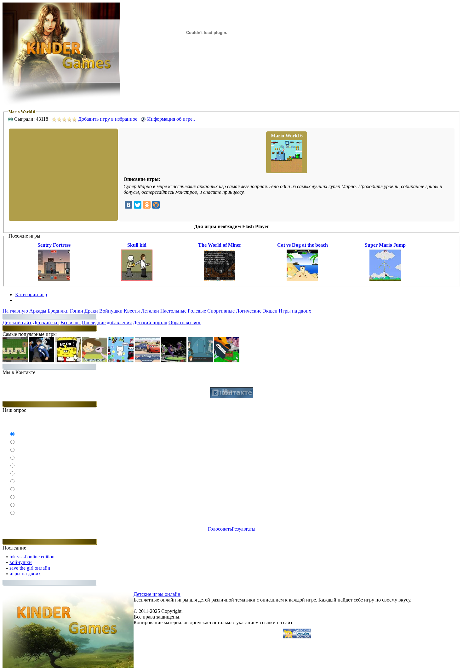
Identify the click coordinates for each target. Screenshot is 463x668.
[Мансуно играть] (42, 360)
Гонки (76, 311)
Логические (248, 311)
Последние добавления (107, 322)
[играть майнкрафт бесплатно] (16, 360)
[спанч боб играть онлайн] (68, 360)
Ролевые (197, 311)
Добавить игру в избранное (107, 119)
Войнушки (111, 311)
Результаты (243, 529)
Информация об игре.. (171, 119)
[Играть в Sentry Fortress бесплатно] (54, 279)
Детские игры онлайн (157, 594)
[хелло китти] (121, 360)
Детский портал (150, 322)
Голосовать (220, 529)
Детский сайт (17, 322)
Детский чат (46, 322)
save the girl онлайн (29, 568)
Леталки (150, 311)
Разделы (24, 300)
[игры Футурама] (201, 360)
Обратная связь (185, 322)
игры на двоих (25, 573)
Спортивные (221, 311)
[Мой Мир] (156, 205)
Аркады (37, 311)
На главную (15, 311)
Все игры (70, 322)
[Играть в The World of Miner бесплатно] (219, 279)
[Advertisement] (63, 174)
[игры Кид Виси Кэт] (95, 360)
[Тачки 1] (148, 360)
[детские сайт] (297, 636)
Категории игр (31, 294)
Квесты (132, 311)
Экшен (270, 311)
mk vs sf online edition (31, 556)
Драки (91, 311)
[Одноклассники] (147, 205)
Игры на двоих (295, 311)
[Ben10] (174, 360)
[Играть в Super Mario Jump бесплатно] (385, 279)
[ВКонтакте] (128, 205)
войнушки (20, 562)
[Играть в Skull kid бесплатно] (136, 279)
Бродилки (58, 311)
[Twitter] (137, 205)
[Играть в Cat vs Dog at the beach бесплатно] (302, 279)
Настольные (173, 311)
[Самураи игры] (226, 360)
